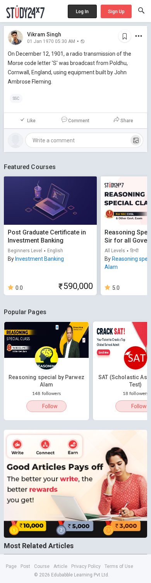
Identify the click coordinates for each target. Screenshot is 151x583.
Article (60, 566)
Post (25, 566)
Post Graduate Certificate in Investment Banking (47, 236)
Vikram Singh (44, 34)
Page (11, 566)
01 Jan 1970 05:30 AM (51, 41)
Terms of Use (119, 566)
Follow (50, 406)
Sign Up (116, 11)
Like (31, 120)
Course (42, 566)
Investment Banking (39, 259)
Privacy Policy (86, 566)
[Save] (124, 36)
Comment (78, 120)
